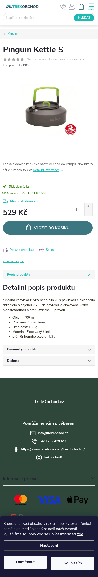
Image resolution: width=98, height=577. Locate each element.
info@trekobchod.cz (53, 433)
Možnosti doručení (24, 201)
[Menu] (91, 6)
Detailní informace (46, 170)
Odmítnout (25, 562)
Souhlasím (73, 563)
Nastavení (49, 545)
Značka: (13, 261)
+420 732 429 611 (53, 441)
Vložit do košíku (51, 228)
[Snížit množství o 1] (88, 213)
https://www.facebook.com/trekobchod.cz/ (53, 449)
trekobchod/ (53, 457)
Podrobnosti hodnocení (66, 60)
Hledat (84, 18)
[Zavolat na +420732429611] (63, 7)
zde (80, 534)
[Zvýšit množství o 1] (88, 206)
